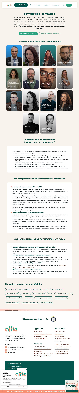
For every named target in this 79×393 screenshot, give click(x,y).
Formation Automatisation (14, 366)
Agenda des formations (41, 338)
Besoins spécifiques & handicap (43, 334)
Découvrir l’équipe (60, 331)
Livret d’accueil (38, 331)
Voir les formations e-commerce (50, 33)
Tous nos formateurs (40, 346)
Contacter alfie (59, 334)
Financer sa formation (40, 336)
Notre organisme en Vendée (62, 347)
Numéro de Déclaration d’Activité (43, 353)
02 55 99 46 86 (12, 352)
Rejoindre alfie (38, 351)
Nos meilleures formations (62, 349)
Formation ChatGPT (12, 368)
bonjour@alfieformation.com (16, 350)
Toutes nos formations (22, 5)
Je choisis (8, 386)
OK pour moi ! (21, 386)
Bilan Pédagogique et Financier (42, 356)
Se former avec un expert (27, 33)
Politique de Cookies (33, 391)
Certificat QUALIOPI (60, 336)
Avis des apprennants (61, 341)
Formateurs (15, 310)
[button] (2, 390)
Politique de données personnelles (54, 391)
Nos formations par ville (61, 351)
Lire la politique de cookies (6, 382)
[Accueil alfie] (9, 5)
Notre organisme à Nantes (62, 344)
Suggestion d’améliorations (62, 338)
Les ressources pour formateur (42, 349)
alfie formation (8, 310)
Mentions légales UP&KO (15, 391)
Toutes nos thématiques (61, 353)
